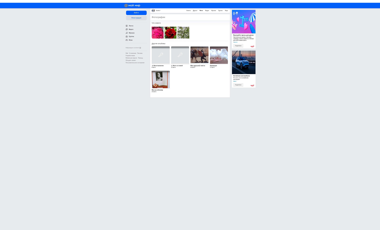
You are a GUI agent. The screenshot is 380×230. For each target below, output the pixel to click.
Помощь (140, 58)
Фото (201, 10)
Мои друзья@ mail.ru (197, 65)
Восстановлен (159, 65)
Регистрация (136, 18)
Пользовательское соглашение (135, 62)
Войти (136, 13)
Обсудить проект (131, 60)
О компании (132, 53)
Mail (127, 53)
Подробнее (238, 45)
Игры (226, 10)
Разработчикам (130, 55)
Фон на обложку (157, 90)
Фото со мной (178, 65)
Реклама (139, 53)
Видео (207, 10)
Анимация (213, 65)
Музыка (213, 10)
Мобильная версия (131, 58)
